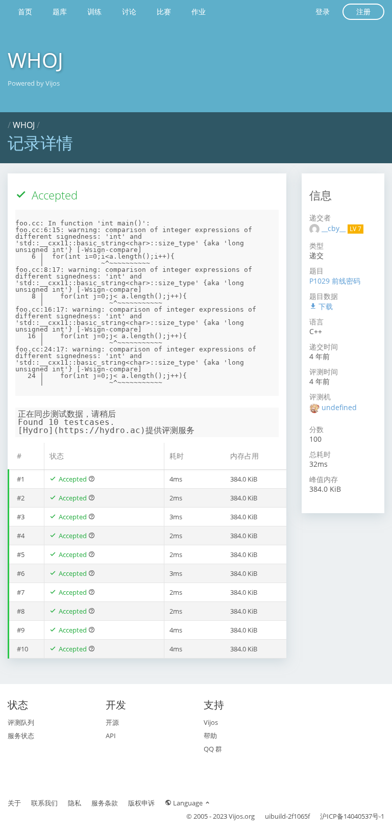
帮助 (210, 735)
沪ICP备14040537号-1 (352, 816)
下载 (324, 306)
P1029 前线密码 (334, 281)
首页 (25, 11)
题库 (60, 11)
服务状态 (21, 735)
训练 (94, 11)
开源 (112, 722)
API (111, 735)
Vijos (211, 722)
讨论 (129, 11)
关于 (14, 802)
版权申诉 (141, 802)
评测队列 (21, 722)
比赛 (164, 11)
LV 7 (355, 228)
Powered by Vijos (34, 83)
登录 (322, 11)
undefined (339, 407)
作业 (198, 11)
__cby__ (335, 228)
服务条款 (104, 802)
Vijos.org (242, 816)
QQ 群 (213, 748)
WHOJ (35, 60)
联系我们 (44, 802)
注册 (363, 11)
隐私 (74, 802)
